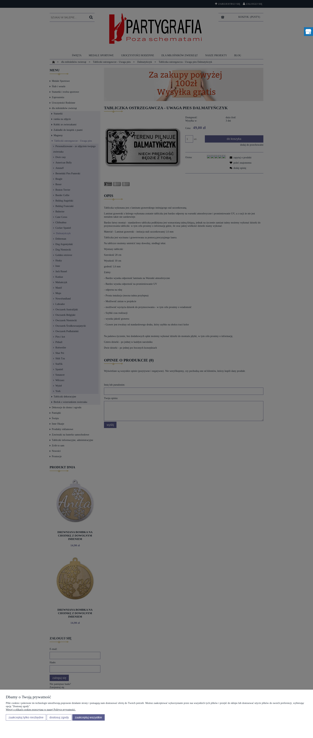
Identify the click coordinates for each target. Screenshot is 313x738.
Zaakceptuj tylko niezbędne (26, 717)
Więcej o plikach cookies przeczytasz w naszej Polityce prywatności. (41, 709)
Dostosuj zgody (59, 717)
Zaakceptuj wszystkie (88, 717)
